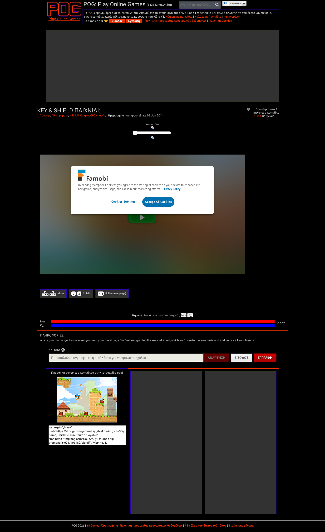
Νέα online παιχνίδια (179, 16)
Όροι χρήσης (109, 525)
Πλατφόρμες (60, 115)
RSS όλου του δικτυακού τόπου (206, 525)
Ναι (183, 315)
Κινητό (84, 115)
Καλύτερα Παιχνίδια (208, 16)
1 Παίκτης (43, 115)
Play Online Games (64, 19)
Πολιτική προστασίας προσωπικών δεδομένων (176, 20)
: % (152, 124)
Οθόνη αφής (98, 115)
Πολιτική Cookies (220, 20)
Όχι (190, 315)
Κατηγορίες (231, 16)
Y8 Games (93, 525)
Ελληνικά (235, 3)
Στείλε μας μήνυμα (241, 525)
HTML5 (74, 115)
